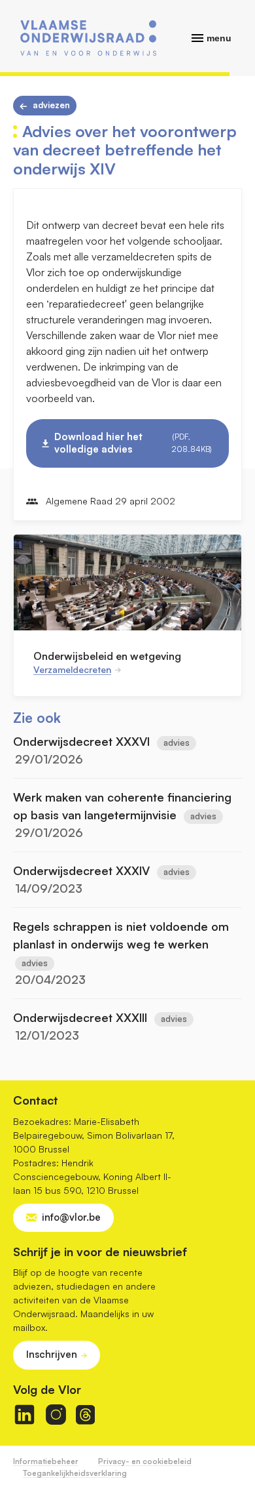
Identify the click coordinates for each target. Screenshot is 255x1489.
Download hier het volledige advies (133, 442)
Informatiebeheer (45, 1461)
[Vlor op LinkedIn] (24, 1414)
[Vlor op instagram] (55, 1414)
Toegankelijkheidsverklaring (75, 1473)
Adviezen (51, 105)
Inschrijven (51, 1354)
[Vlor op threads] (85, 1414)
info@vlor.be (71, 1217)
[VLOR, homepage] (88, 38)
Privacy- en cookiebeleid (145, 1461)
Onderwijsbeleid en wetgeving (107, 656)
